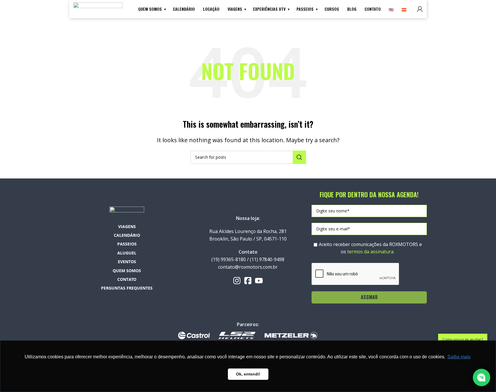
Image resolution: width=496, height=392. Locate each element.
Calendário (184, 9)
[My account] (420, 9)
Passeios (305, 9)
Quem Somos (127, 270)
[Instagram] (237, 281)
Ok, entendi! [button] (248, 374)
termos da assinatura (370, 251)
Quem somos (150, 9)
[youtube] (259, 281)
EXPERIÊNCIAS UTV (269, 9)
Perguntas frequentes (127, 288)
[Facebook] (248, 281)
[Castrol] (194, 335)
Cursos (332, 9)
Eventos (127, 261)
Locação (211, 9)
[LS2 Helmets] (237, 335)
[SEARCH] (299, 157)
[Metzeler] (291, 335)
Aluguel (126, 253)
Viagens (235, 9)
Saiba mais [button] (459, 356)
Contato (373, 9)
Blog (351, 9)
